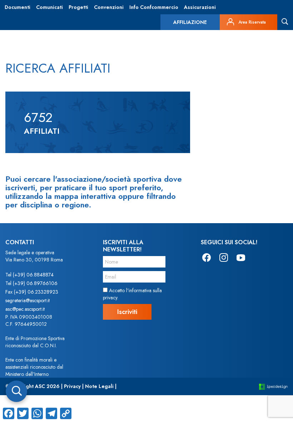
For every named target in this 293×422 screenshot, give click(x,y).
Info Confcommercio (153, 7)
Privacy (72, 386)
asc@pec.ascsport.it (25, 309)
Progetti (78, 7)
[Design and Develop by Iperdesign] (273, 386)
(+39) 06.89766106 (35, 283)
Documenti (17, 7)
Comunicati (49, 7)
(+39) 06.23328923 (36, 291)
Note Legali (99, 386)
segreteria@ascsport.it (27, 300)
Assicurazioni (200, 7)
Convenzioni (109, 7)
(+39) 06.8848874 (33, 274)
